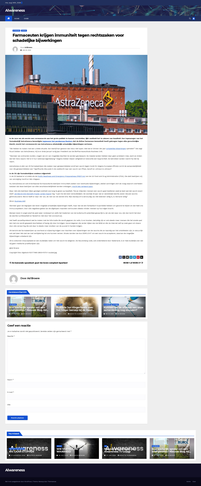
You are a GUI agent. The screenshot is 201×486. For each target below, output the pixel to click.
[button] (190, 19)
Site (8, 405)
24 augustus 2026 (18, 455)
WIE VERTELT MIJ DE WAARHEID (70, 450)
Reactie (11, 336)
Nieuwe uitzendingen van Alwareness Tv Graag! (120, 450)
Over (26, 19)
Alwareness (15, 10)
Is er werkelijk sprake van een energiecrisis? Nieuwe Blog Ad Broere (27, 310)
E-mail (10, 392)
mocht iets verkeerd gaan (82, 186)
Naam (10, 380)
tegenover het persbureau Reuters (57, 141)
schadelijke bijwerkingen (116, 149)
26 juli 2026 (64, 455)
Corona (24, 30)
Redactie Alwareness (78, 314)
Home (16, 19)
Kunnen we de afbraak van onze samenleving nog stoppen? (123, 309)
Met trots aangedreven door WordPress (18, 481)
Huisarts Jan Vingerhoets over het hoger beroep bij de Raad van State (74, 310)
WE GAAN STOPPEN (21, 451)
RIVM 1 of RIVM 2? (132, 263)
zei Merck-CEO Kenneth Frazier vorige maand (32, 194)
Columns (115, 304)
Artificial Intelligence (17, 448)
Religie (59, 446)
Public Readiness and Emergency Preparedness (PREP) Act (61, 176)
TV (105, 446)
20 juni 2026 (111, 455)
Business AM (20, 201)
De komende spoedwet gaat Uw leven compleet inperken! (39, 263)
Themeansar (52, 481)
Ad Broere (16, 30)
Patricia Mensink (35, 455)
